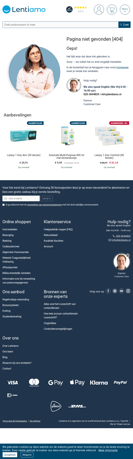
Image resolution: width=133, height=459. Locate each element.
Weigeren (27, 454)
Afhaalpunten (10, 267)
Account (48, 246)
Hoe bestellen (9, 229)
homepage (122, 67)
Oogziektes (50, 323)
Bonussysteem (10, 305)
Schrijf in (46, 198)
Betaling (7, 240)
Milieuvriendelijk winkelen (16, 273)
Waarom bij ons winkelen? (16, 362)
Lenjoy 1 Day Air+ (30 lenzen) (24, 155)
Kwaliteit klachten (53, 240)
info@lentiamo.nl (111, 94)
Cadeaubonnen (10, 246)
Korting (6, 311)
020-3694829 (91, 94)
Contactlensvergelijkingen (58, 329)
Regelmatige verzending (15, 299)
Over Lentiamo (10, 345)
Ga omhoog (35, 420)
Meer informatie (108, 450)
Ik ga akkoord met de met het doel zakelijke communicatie (52, 204)
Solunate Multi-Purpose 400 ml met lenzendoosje (66, 156)
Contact (6, 368)
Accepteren (10, 454)
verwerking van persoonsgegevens (44, 204)
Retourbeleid (51, 235)
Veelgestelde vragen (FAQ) (58, 229)
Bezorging (8, 235)
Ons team (7, 351)
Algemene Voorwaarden (15, 252)
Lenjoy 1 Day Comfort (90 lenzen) (109, 156)
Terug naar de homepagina (14, 420)
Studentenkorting (11, 316)
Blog (4, 357)
